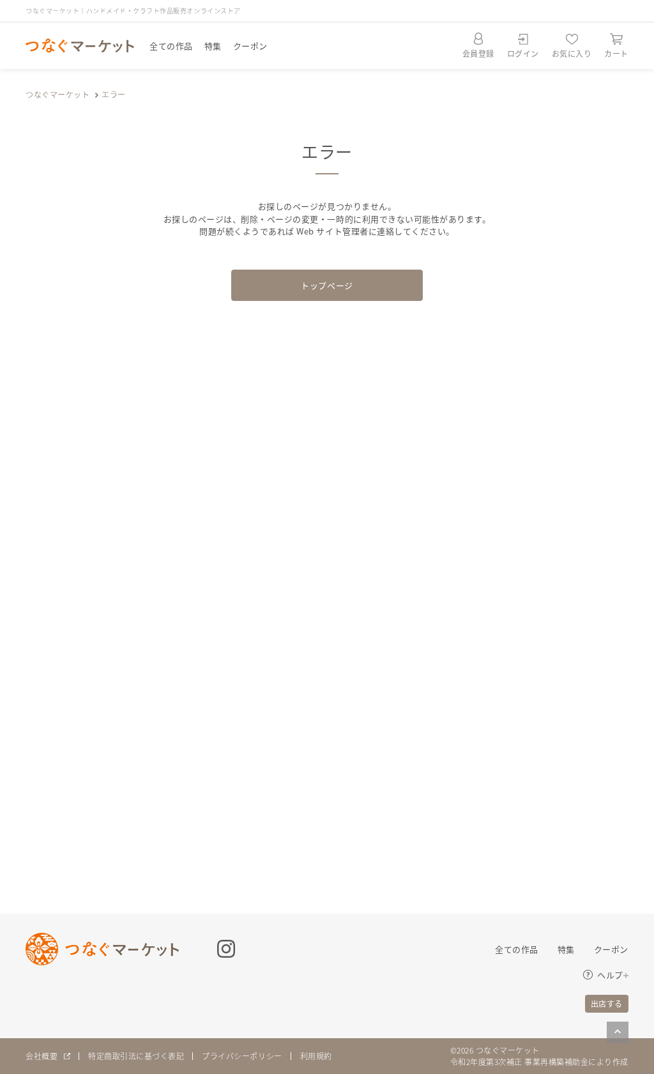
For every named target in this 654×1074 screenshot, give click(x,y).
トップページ (327, 285)
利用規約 (316, 1055)
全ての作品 (171, 46)
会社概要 (41, 1055)
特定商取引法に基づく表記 (136, 1055)
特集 (213, 46)
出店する (607, 1003)
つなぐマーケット (57, 94)
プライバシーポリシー (242, 1055)
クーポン (250, 46)
